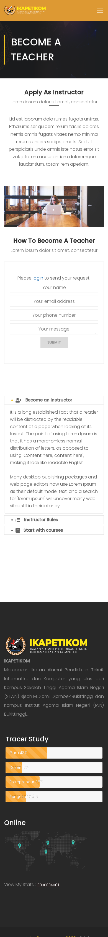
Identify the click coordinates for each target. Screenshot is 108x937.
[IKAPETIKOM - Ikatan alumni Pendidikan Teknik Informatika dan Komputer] (25, 13)
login (38, 278)
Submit (54, 342)
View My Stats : (20, 884)
